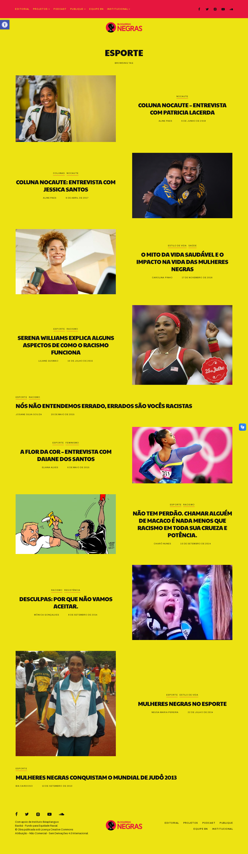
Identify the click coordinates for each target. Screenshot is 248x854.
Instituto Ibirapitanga (44, 822)
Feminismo (72, 443)
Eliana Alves (50, 467)
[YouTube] (223, 9)
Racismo (72, 329)
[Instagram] (215, 9)
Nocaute (182, 96)
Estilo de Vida (177, 245)
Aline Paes (165, 121)
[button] (4, 24)
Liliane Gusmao (48, 361)
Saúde (192, 245)
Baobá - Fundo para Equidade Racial (36, 825)
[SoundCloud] (231, 9)
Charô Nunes (162, 544)
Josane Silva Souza (29, 414)
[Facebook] (199, 9)
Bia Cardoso (24, 786)
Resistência (72, 590)
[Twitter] (207, 9)
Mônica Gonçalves (46, 615)
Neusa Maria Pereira (165, 712)
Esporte (59, 329)
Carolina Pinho (162, 277)
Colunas (59, 173)
